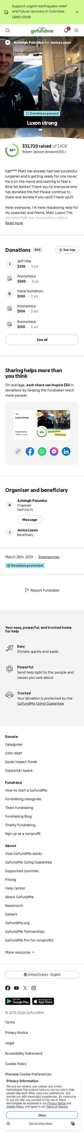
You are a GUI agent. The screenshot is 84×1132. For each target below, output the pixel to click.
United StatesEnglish (44, 974)
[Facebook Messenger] (54, 451)
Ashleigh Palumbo (32, 501)
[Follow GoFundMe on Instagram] (33, 988)
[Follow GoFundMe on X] (25, 988)
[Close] (77, 12)
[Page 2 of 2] (44, 129)
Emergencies (49, 557)
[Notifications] (66, 30)
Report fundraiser (45, 590)
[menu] (76, 30)
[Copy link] (18, 451)
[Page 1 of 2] (40, 129)
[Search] (7, 30)
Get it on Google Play (17, 1001)
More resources (18, 952)
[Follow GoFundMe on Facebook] (7, 988)
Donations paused (44, 113)
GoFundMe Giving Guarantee (40, 703)
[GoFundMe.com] (42, 30)
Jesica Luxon (27, 530)
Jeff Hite (24, 261)
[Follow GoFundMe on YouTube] (16, 988)
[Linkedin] (66, 451)
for (42, 42)
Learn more (21, 16)
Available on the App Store (43, 1001)
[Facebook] (30, 451)
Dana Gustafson (30, 291)
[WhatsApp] (42, 451)
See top (69, 250)
